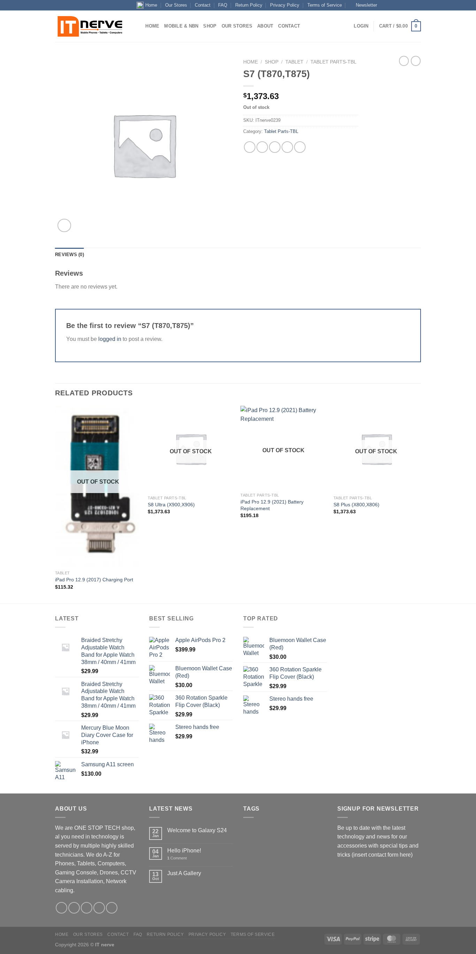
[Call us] (404, 5)
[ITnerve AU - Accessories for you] (90, 26)
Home (151, 5)
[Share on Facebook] (249, 147)
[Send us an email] (398, 5)
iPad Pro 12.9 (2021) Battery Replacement (272, 505)
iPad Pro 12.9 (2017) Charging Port (94, 579)
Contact (202, 5)
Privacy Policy (284, 5)
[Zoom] (64, 225)
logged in (109, 339)
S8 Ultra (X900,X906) (171, 504)
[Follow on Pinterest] (111, 908)
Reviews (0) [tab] (69, 254)
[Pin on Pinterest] (287, 147)
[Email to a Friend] (275, 147)
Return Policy (248, 5)
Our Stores (176, 5)
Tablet (294, 62)
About (265, 26)
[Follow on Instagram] (391, 5)
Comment (177, 858)
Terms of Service (324, 5)
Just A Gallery (184, 873)
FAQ (222, 5)
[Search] (137, 26)
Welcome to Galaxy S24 (197, 830)
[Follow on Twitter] (86, 908)
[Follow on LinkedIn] (411, 5)
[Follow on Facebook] (384, 5)
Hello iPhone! (184, 851)
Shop (209, 26)
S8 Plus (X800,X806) (356, 504)
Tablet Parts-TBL (333, 62)
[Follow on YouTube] (417, 5)
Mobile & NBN (181, 26)
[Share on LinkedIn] (300, 147)
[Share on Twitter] (262, 147)
